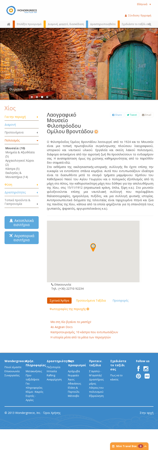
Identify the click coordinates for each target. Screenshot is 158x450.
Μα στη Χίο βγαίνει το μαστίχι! (70, 322)
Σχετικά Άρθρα (59, 300)
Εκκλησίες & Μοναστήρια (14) (16, 175)
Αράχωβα (74, 371)
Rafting (51, 375)
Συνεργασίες (12, 375)
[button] (93, 247)
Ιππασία (52, 371)
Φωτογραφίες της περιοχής (68, 309)
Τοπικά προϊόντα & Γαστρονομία (17, 202)
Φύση (8, 184)
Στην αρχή (146, 413)
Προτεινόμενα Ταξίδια (91, 300)
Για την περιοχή (15, 117)
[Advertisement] (30, 280)
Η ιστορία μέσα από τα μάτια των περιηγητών (80, 337)
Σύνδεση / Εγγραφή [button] (139, 15)
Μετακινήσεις (34, 371)
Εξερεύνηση (96, 396)
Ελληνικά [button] (144, 4)
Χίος (10, 108)
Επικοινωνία (12, 371)
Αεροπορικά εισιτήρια (23, 237)
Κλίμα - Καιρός (34, 392)
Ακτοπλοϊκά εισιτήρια (23, 222)
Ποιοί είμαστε (13, 367)
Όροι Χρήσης (51, 413)
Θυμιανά (15, 89)
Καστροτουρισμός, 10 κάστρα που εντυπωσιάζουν (84, 332)
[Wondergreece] (22, 10)
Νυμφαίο (73, 375)
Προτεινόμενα (14, 132)
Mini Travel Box (128, 446)
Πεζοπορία (53, 367)
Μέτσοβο (73, 396)
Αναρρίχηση (54, 379)
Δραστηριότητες (15, 192)
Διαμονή (10, 124)
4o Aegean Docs (61, 327)
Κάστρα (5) (12, 169)
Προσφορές (120, 300)
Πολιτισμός (12, 140)
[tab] (22, 117)
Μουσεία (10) (15, 148)
